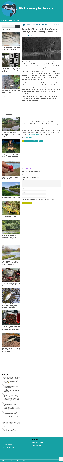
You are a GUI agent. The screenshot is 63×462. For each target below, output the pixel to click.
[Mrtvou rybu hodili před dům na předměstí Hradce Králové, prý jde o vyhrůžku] (11, 340)
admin (5, 403)
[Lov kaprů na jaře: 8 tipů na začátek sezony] (11, 168)
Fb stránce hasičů (34, 134)
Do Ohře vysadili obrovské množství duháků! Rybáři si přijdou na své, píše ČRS (9, 305)
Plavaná (49, 18)
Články (38, 35)
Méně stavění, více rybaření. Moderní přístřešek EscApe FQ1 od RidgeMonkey (11, 404)
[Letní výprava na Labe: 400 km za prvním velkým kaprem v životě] (11, 146)
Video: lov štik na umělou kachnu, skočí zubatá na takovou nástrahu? (9, 237)
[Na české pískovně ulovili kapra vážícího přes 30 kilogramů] (11, 39)
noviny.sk (29, 137)
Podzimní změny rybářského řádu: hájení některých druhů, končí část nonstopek (10, 262)
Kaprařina (55, 18)
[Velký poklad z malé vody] (11, 208)
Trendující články (6, 29)
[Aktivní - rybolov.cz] (27, 16)
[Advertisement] (41, 156)
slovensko (35, 140)
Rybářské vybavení (12, 18)
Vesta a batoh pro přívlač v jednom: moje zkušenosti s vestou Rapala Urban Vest (11, 386)
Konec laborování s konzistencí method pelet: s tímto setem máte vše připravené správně (11, 327)
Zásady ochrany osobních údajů (8, 447)
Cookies (33, 450)
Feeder (45, 18)
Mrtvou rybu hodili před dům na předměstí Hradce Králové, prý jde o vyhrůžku (11, 349)
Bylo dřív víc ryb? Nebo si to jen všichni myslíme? (11, 91)
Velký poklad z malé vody (9, 217)
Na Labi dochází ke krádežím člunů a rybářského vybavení (12, 424)
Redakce (3, 441)
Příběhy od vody (30, 18)
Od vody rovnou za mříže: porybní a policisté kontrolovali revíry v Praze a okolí (11, 134)
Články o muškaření (21, 18)
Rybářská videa (12, 20)
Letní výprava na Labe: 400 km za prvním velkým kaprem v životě (11, 156)
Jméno (23, 188)
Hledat (3, 23)
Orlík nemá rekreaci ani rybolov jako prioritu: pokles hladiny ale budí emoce (11, 69)
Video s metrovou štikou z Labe (11, 198)
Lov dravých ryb (4, 20)
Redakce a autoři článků (36, 445)
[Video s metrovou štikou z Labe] (11, 189)
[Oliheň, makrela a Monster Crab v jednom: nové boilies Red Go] (11, 275)
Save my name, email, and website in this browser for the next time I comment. (39, 199)
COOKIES (3, 450)
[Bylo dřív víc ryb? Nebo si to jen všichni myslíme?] (11, 82)
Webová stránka (25, 196)
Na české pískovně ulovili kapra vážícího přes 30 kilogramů (11, 48)
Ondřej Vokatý (32, 35)
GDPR (33, 448)
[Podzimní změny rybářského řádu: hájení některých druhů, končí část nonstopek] (11, 252)
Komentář (24, 179)
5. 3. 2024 (25, 35)
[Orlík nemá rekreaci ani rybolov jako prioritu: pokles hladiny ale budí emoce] (11, 60)
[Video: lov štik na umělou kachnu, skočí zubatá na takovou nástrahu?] (11, 227)
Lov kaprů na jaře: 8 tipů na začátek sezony (10, 178)
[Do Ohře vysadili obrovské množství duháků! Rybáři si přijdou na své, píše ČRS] (11, 295)
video (40, 140)
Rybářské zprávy (39, 18)
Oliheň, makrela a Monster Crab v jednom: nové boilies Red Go (11, 284)
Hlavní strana (3, 18)
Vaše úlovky (19, 20)
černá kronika (28, 140)
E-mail (23, 192)
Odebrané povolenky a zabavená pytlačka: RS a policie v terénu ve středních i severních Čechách (12, 395)
